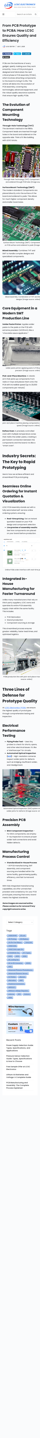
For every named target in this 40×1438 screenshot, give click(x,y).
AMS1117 (11, 987)
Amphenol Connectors (16, 984)
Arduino (27, 994)
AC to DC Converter (15, 963)
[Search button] (36, 14)
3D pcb (22, 935)
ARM (10, 997)
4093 (17, 956)
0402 (10, 956)
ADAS (28, 963)
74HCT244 (12, 946)
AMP (21, 980)
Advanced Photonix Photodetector (20, 970)
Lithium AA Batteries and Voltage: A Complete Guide (18, 1076)
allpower (22, 977)
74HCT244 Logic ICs (15, 949)
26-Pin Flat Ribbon (15, 942)
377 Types (26, 953)
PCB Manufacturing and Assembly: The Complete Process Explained (17, 1085)
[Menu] (3, 14)
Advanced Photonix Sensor (17, 973)
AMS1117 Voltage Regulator (18, 991)
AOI (9, 756)
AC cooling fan (13, 960)
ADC (10, 966)
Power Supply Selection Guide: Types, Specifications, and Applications (19, 1048)
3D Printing (12, 939)
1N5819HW (12, 935)
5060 (24, 956)
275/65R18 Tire (13, 953)
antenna (11, 994)
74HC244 (28, 942)
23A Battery (24, 939)
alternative (12, 980)
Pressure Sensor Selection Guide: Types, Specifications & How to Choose (19, 1059)
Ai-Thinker (12, 977)
